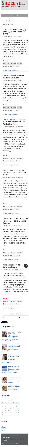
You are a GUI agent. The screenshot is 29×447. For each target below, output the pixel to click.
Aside (26, 266)
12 (8, 408)
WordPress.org (4, 430)
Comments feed (4, 429)
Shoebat (6, 36)
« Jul (2, 417)
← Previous (12, 313)
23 (18, 410)
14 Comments (15, 70)
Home (10, 21)
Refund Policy (19, 436)
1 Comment (15, 308)
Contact (13, 436)
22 (16, 410)
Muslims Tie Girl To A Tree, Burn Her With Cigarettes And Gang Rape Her (15, 221)
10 (2, 408)
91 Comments (15, 259)
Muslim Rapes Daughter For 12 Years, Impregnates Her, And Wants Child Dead (15, 122)
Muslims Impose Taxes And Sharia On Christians (13, 77)
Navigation (13, 15)
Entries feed (3, 427)
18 (5, 410)
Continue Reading (7, 70)
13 (10, 408)
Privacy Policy (6, 436)
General (19, 36)
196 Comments (16, 213)
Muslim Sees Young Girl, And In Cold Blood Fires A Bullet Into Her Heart (15, 172)
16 (18, 408)
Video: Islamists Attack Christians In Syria (12, 266)
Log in (2, 426)
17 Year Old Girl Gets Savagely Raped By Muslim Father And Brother (14, 31)
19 (8, 410)
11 (5, 408)
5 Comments (15, 114)
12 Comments (15, 165)
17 (2, 410)
